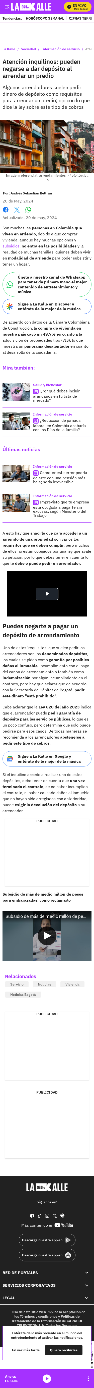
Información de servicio (60, 49)
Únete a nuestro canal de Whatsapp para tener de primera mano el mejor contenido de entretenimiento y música (52, 284)
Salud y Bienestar (47, 385)
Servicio (17, 984)
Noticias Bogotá (23, 994)
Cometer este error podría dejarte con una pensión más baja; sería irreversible (60, 477)
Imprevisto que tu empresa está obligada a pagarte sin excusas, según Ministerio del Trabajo (61, 508)
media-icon (47, 1378)
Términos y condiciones (38, 1316)
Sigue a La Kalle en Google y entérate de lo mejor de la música (49, 758)
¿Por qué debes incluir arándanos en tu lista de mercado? (56, 395)
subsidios (11, 245)
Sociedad (28, 49)
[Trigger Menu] (7, 7)
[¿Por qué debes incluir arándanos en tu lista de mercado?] (16, 392)
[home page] (47, 1187)
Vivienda (72, 984)
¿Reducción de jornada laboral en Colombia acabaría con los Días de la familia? (59, 425)
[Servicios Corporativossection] (86, 1285)
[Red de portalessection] (86, 1272)
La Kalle (9, 49)
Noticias (44, 984)
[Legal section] (86, 1298)
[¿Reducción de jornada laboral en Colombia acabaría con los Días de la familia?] (16, 421)
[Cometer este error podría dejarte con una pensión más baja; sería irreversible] (16, 473)
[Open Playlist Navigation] (88, 1378)
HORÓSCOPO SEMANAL (45, 18)
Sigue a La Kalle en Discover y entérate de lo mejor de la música (49, 306)
